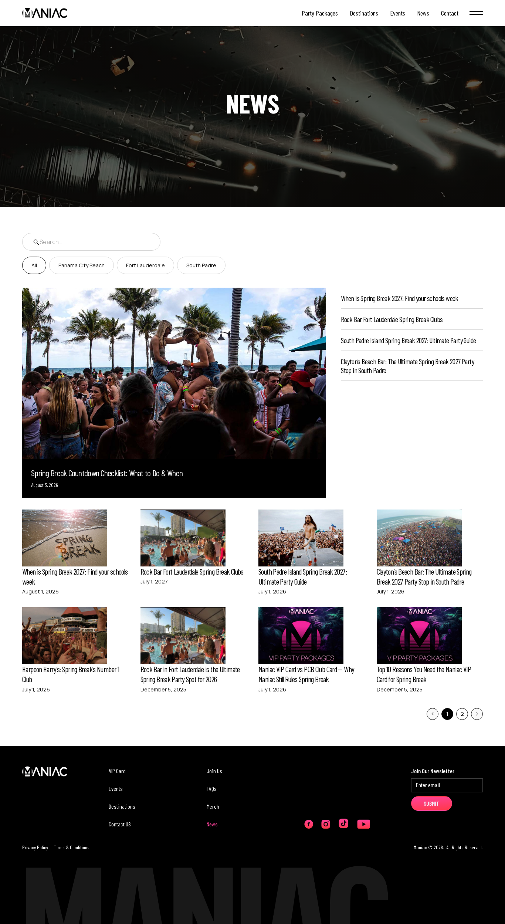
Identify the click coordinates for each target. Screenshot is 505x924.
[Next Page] (477, 714)
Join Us (214, 770)
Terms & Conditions (71, 847)
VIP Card (117, 770)
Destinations (122, 806)
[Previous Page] (432, 714)
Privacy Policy (35, 847)
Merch (213, 806)
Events (116, 788)
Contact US (120, 823)
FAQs (212, 788)
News (212, 823)
